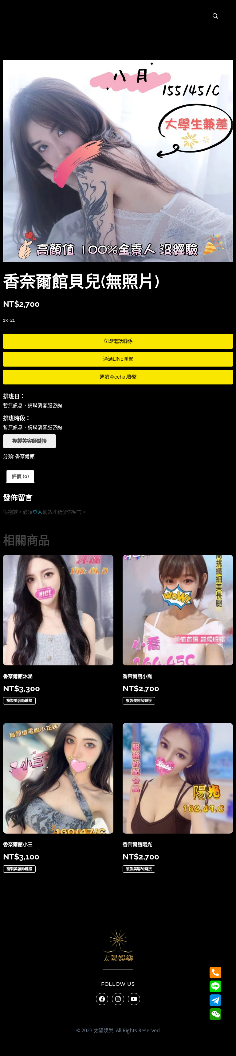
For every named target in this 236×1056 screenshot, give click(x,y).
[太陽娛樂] (118, 945)
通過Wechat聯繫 (118, 377)
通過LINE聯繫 (118, 359)
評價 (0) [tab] (20, 476)
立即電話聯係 (118, 341)
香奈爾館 (25, 456)
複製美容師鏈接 (29, 441)
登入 (37, 512)
